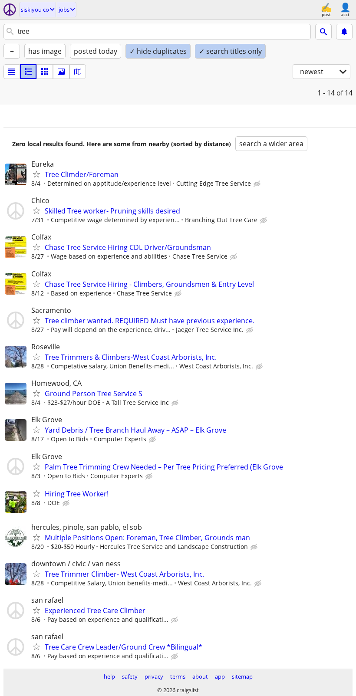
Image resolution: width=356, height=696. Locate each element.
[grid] (44, 71)
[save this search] (344, 31)
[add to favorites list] (36, 174)
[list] (11, 71)
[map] (77, 71)
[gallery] (61, 71)
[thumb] (28, 71)
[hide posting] (258, 184)
